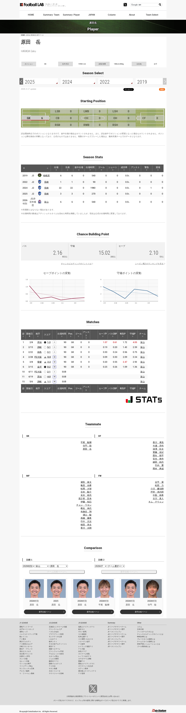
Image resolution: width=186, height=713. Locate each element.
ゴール (101, 167)
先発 (67, 167)
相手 (38, 333)
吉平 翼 (159, 482)
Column (112, 15)
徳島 (39, 352)
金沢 (39, 367)
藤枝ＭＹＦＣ (54, 661)
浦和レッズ (23, 632)
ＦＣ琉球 (81, 673)
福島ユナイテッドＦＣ (86, 627)
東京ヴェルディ (25, 641)
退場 (158, 167)
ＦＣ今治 (52, 666)
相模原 (46, 175)
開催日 (29, 333)
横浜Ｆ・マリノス (26, 649)
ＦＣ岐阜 (81, 644)
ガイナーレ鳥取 (84, 654)
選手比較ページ (45, 612)
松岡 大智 (86, 488)
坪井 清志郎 (157, 492)
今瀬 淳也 (158, 445)
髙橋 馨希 (86, 518)
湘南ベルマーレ (54, 649)
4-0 (49, 376)
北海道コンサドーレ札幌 (58, 627)
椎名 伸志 (86, 508)
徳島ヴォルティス (55, 664)
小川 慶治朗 (157, 488)
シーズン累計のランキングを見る (149, 264)
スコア (47, 334)
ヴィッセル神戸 (25, 664)
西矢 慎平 (158, 455)
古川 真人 (158, 498)
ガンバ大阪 (23, 659)
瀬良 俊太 (86, 482)
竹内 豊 (159, 465)
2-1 (49, 371)
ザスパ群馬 (82, 632)
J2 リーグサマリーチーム (117, 634)
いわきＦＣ (53, 639)
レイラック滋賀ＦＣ (85, 646)
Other (139, 623)
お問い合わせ (113, 696)
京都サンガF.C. (24, 656)
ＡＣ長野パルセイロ (85, 639)
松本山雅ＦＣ (83, 637)
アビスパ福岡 (24, 671)
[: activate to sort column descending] (24, 168)
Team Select (152, 15)
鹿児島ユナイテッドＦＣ (87, 671)
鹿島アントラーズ (26, 627)
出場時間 (90, 167)
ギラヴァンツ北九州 (85, 666)
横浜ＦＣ (52, 646)
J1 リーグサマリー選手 (116, 629)
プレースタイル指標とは (146, 639)
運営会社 (104, 696)
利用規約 (71, 696)
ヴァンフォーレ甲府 (56, 651)
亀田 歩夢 (86, 485)
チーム (142, 333)
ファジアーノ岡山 (26, 666)
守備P (132, 333)
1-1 (49, 381)
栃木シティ (53, 641)
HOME (31, 15)
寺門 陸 (87, 445)
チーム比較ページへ (57, 572)
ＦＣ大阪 (81, 649)
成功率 (124, 167)
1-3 (49, 342)
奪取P (123, 333)
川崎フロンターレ (26, 646)
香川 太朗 (86, 528)
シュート (112, 167)
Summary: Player (71, 15)
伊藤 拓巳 (86, 501)
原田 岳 (87, 449)
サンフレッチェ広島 (26, 668)
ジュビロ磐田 (54, 659)
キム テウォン (156, 501)
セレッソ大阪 (24, 661)
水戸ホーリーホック (26, 629)
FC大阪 (38, 357)
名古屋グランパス (26, 654)
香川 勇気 (158, 442)
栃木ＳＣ (81, 629)
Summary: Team (51, 15)
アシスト (135, 167)
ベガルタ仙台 (54, 632)
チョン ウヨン (84, 505)
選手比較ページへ (129, 572)
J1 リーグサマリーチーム (117, 627)
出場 (56, 167)
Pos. (70, 333)
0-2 (49, 367)
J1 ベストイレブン (114, 632)
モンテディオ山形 (55, 637)
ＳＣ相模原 (82, 634)
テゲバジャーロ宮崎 (56, 673)
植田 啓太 (86, 524)
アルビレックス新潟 (56, 654)
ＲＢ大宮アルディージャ (58, 644)
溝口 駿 (87, 515)
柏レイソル (23, 637)
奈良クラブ (82, 651)
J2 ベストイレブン (114, 639)
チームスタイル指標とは (146, 641)
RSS (162, 89)
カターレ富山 (54, 656)
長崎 (46, 182)
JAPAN (91, 15)
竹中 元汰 (86, 521)
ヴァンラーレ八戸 (55, 629)
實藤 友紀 (158, 452)
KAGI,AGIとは (142, 637)
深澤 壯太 (158, 449)
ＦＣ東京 (22, 639)
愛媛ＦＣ (81, 661)
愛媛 (39, 362)
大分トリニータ (54, 671)
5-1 (49, 347)
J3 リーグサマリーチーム (117, 641)
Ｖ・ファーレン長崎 (26, 673)
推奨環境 (78, 696)
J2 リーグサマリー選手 (116, 637)
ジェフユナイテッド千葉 (28, 634)
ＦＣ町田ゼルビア (26, 644)
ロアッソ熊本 (83, 668)
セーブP (103, 333)
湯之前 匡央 (85, 498)
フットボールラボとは (145, 632)
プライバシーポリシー (91, 696)
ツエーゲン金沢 (84, 641)
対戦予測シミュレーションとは (148, 644)
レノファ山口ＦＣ (84, 656)
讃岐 (39, 347)
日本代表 (140, 629)
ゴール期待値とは (143, 646)
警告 (146, 167)
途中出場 (78, 167)
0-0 (49, 357)
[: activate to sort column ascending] (30, 168)
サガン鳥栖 (53, 668)
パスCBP (112, 333)
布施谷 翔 (86, 511)
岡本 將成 (158, 468)
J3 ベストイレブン (114, 646)
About (132, 15)
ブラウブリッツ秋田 (56, 634)
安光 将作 (158, 459)
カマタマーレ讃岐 (84, 659)
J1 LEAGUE (23, 623)
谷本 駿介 (86, 492)
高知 (39, 342)
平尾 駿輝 (86, 442)
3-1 (49, 352)
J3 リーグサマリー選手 (116, 644)
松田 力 (159, 485)
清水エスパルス (25, 651)
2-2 (49, 362)
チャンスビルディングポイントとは (76, 264)
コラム (139, 627)
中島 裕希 (158, 495)
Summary (111, 623)
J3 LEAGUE (82, 623)
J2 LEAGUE (53, 623)
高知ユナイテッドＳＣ (86, 664)
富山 (46, 202)
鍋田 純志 (158, 462)
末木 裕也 (86, 495)
